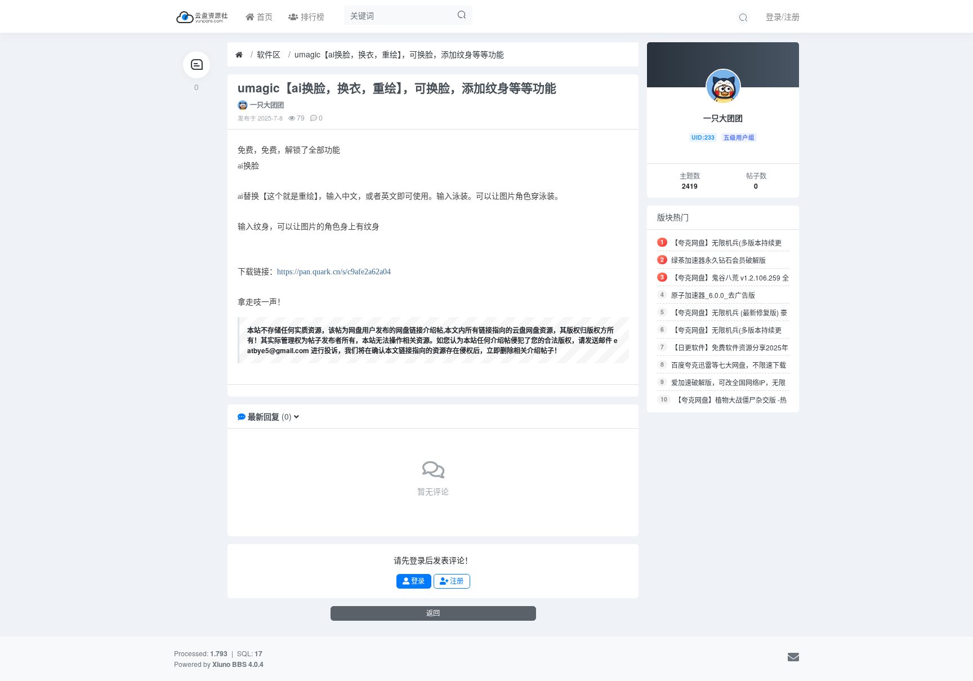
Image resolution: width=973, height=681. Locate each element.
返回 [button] (433, 613)
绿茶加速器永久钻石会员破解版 (718, 260)
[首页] (239, 54)
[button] (296, 416)
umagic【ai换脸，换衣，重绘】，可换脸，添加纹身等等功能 (399, 54)
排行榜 (311, 16)
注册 (455, 581)
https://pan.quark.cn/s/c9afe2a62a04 (334, 272)
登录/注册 (783, 16)
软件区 (268, 54)
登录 (417, 581)
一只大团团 (267, 105)
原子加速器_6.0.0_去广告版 (713, 295)
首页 (264, 16)
